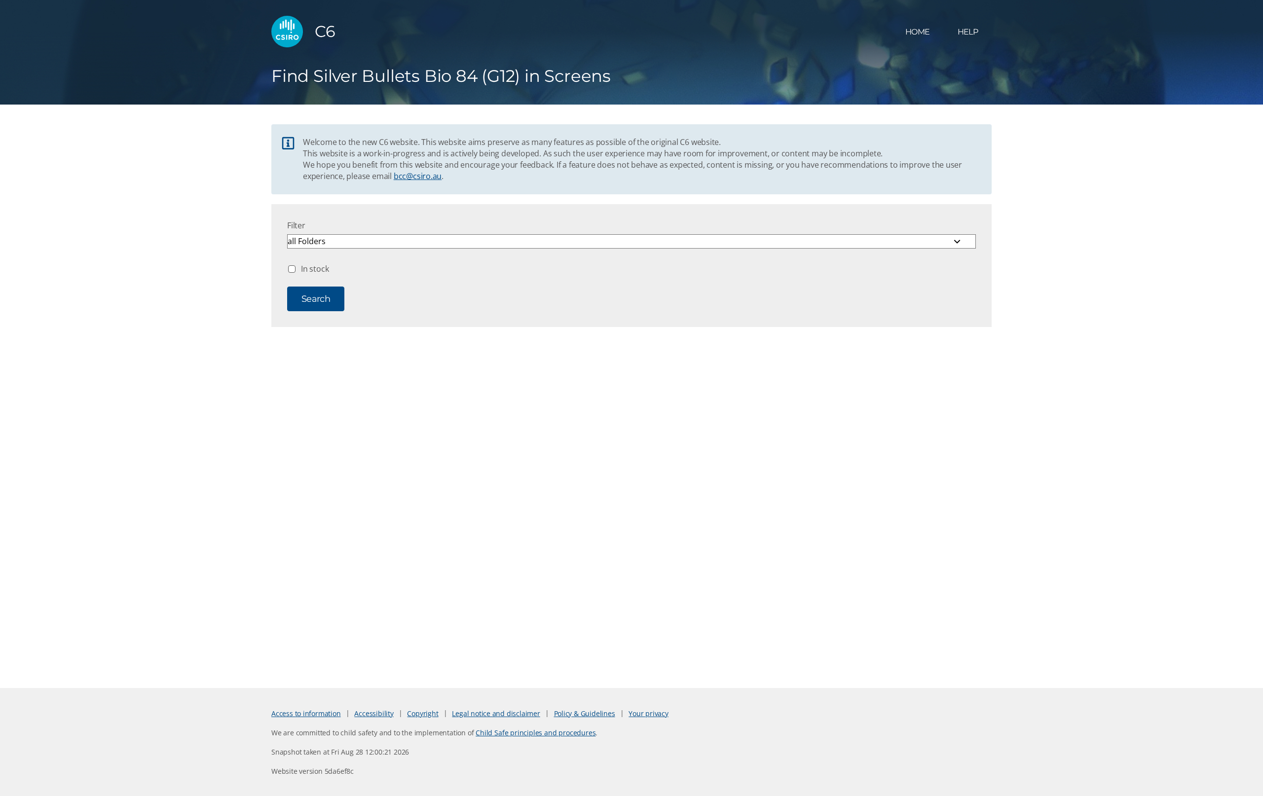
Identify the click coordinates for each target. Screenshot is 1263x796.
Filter (296, 225)
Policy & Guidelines (584, 713)
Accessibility (373, 713)
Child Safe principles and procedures (535, 732)
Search (315, 298)
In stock (315, 268)
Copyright (422, 713)
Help (968, 31)
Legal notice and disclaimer (496, 713)
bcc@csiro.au (418, 176)
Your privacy (648, 713)
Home (917, 31)
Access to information (306, 713)
